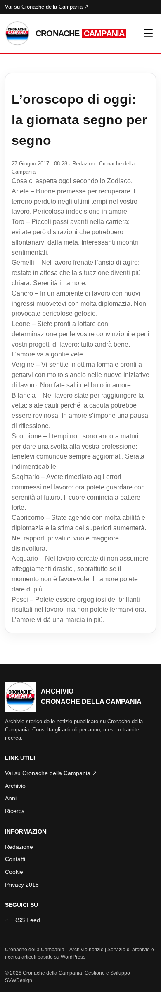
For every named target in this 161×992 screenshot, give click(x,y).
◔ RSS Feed (22, 920)
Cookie (14, 872)
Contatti (15, 859)
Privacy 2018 (22, 884)
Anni (11, 798)
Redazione (19, 846)
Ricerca (15, 811)
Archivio (15, 785)
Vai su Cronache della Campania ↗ (47, 7)
